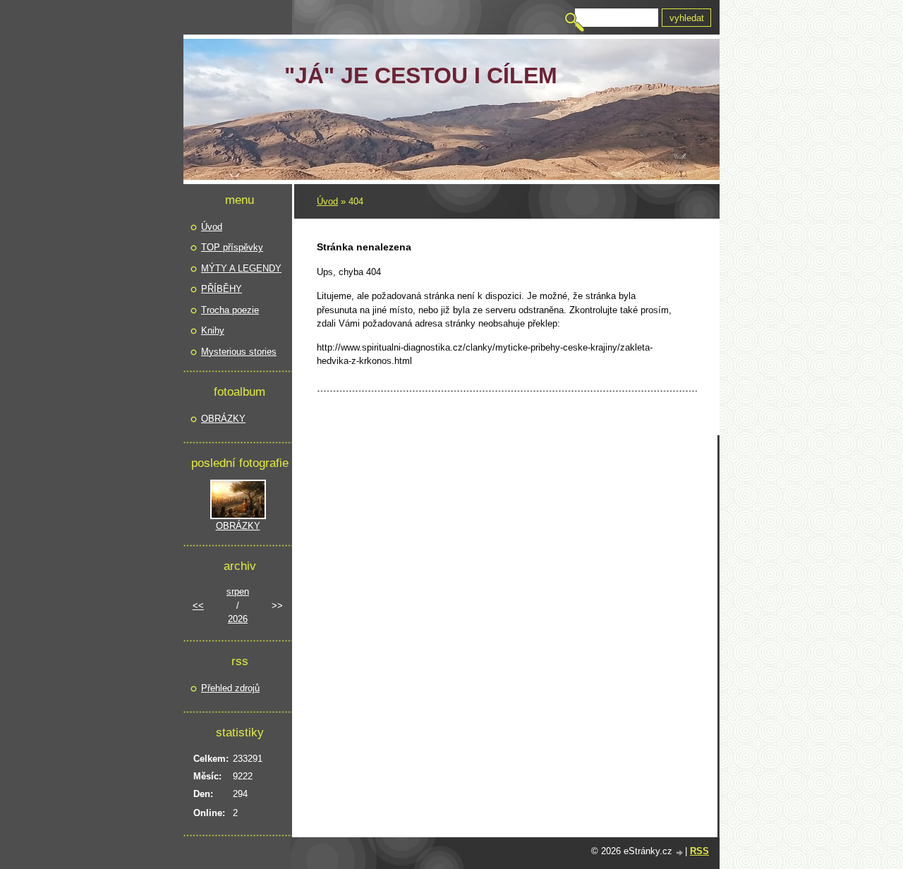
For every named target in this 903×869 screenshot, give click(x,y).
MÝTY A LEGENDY (241, 268)
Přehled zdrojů (230, 688)
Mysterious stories (239, 351)
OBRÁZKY (223, 418)
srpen (237, 591)
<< (198, 605)
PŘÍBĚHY (221, 289)
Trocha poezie (230, 310)
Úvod (327, 201)
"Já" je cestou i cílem (420, 75)
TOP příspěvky (232, 247)
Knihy (212, 330)
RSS (699, 851)
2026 (238, 619)
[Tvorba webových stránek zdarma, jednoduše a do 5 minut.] (680, 852)
